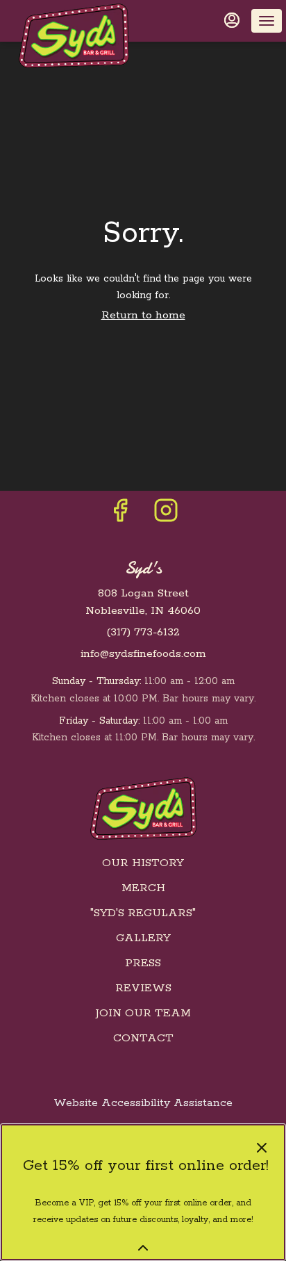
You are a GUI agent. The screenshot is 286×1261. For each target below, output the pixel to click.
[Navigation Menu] (266, 21)
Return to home (143, 315)
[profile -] (232, 20)
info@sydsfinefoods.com (143, 653)
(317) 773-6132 (143, 632)
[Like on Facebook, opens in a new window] (120, 516)
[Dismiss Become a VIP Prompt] (261, 1147)
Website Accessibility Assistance (143, 1103)
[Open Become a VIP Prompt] (143, 1247)
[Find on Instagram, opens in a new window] (165, 516)
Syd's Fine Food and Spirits (143, 808)
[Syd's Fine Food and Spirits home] (73, 35)
